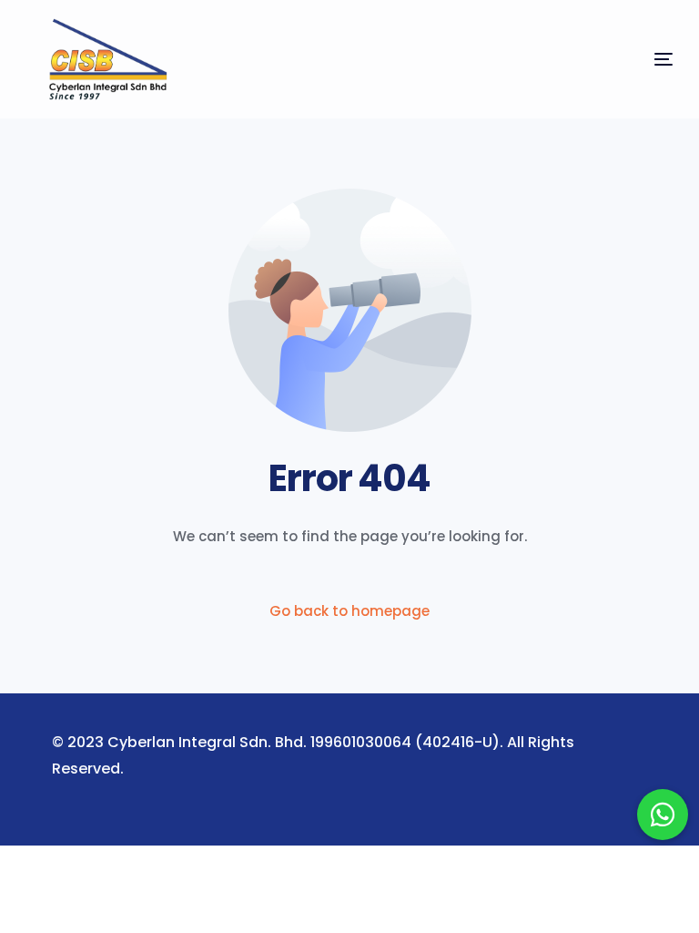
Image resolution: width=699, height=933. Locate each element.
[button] (662, 814)
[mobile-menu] (629, 59)
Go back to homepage (349, 610)
